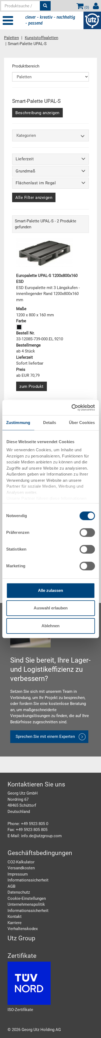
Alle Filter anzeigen (33, 197)
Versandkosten (21, 868)
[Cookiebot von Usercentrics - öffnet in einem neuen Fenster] (72, 407)
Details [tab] (49, 422)
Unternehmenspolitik (26, 904)
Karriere (15, 922)
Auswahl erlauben (51, 608)
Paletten (11, 37)
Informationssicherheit (28, 880)
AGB (11, 886)
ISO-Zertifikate (20, 1009)
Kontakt (15, 916)
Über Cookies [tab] (82, 422)
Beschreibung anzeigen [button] (37, 112)
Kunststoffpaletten (41, 37)
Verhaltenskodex (23, 928)
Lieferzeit (25, 159)
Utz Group (21, 938)
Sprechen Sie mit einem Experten (45, 736)
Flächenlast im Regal (36, 183)
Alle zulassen (50, 590)
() (86, 7)
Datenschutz (19, 892)
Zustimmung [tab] (18, 422)
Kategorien (26, 135)
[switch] (87, 532)
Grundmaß (25, 171)
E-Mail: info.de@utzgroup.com (35, 835)
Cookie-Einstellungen (27, 898)
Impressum (18, 874)
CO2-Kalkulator (21, 862)
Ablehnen (50, 625)
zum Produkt (31, 386)
